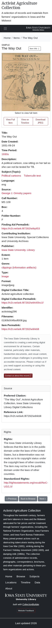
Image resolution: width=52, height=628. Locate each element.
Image (5, 276)
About (8, 588)
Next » (43, 499)
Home (7, 37)
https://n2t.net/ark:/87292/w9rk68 (20, 329)
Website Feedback (26, 610)
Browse (21, 576)
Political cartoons (11, 175)
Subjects (34, 576)
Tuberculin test (32, 175)
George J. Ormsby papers (16, 193)
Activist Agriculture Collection (19, 5)
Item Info (34, 48)
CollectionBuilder (30, 604)
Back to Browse (28, 499)
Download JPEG (40, 121)
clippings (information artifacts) (19, 267)
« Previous (11, 499)
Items (16, 37)
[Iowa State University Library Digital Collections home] (26, 596)
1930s (5, 154)
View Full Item (10, 121)
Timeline (25, 582)
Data (37, 582)
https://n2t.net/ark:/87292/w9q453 (21, 228)
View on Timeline (25, 121)
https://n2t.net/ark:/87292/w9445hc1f (22, 302)
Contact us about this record (17, 375)
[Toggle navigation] (5, 28)
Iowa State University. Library (18, 250)
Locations (11, 582)
